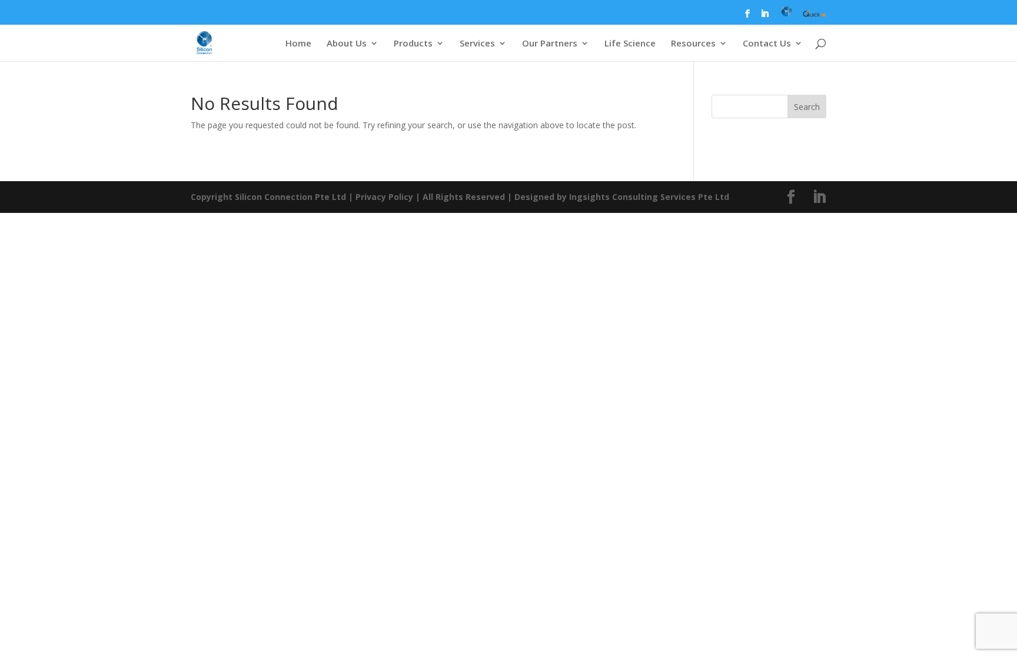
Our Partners (549, 44)
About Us (347, 44)
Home (298, 44)
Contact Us (767, 44)
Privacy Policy (384, 196)
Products (413, 44)
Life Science (630, 44)
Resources (693, 44)
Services (477, 44)
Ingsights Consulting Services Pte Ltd (649, 196)
